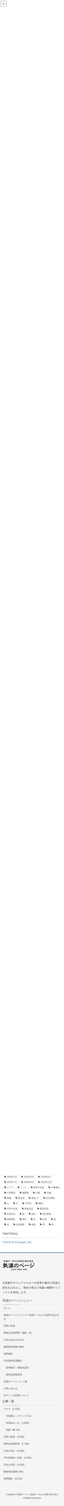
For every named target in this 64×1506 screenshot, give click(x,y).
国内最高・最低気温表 (17, 1367)
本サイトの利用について (16, 1395)
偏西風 (25, 1192)
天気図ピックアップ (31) (19, 1416)
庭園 (40, 1203)
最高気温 (44, 1208)
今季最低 (55, 1187)
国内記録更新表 (14, 1374)
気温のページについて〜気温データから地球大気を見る (31, 1317)
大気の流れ (9, 1450)
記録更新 (20, 1224)
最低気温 (28, 1208)
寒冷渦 (21, 1198)
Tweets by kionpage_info (17, 1242)
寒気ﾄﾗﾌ (35, 1198)
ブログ (7, 1409)
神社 (24, 1219)
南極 (9, 1198)
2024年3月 (29, 1177)
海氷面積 (47, 1214)
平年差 (28, 1203)
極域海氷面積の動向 (14, 1346)
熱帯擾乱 (11, 1219)
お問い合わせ (10, 1388)
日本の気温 (12, 1208)
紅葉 (45, 1219)
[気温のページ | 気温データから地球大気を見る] (18, 1267)
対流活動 (50, 1198)
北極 (49, 1192)
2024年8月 (29, 1182)
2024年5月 (46, 1177)
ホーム (7, 1308)
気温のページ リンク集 (15, 1381)
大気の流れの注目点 (14, 1339)
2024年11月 (46, 1182)
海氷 (33, 1214)
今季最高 (11, 1192)
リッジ (23, 1187)
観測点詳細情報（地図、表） (18, 1332)
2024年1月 (12, 1177)
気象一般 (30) (13, 1429)
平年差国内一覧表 (13, 1457)
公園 (38, 1192)
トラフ (10, 1187)
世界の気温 (38, 1187)
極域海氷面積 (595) (14, 1471)
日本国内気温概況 (13, 1360)
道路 (33, 1224)
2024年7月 (12, 1182)
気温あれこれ (13, 1422)
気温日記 (11, 1214)
